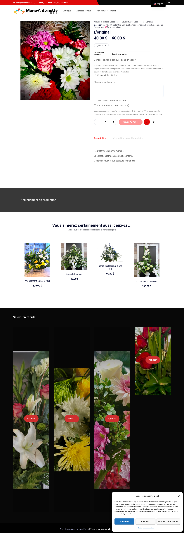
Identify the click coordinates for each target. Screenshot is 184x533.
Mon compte (102, 11)
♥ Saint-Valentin (113, 25)
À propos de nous (84, 11)
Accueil (97, 22)
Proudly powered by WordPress (74, 529)
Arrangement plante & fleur (37, 281)
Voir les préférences (168, 521)
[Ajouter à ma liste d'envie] (147, 122)
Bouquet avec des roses (132, 22)
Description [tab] (100, 138)
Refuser (145, 521)
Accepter (124, 521)
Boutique (67, 11)
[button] (178, 496)
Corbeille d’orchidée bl (146, 281)
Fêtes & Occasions (111, 22)
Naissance (99, 27)
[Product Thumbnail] (82, 26)
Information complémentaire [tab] (127, 138)
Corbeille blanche (74, 274)
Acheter (31, 418)
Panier (113, 11)
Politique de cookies (146, 528)
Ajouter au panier (130, 122)
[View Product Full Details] (37, 259)
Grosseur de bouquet (99, 53)
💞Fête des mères (113, 27)
